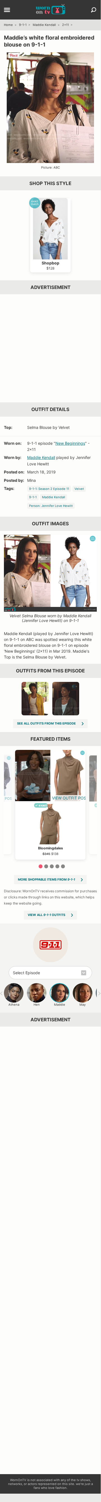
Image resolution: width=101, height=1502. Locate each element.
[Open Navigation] (7, 10)
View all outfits (46, 915)
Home (8, 25)
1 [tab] (41, 866)
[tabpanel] (50, 805)
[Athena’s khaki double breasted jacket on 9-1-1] (65, 698)
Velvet (79, 489)
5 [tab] (63, 866)
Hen (37, 1005)
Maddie (59, 1005)
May (82, 1005)
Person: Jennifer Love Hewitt (51, 506)
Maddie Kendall (44, 25)
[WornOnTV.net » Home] (50, 10)
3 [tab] (52, 866)
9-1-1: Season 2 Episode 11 (49, 489)
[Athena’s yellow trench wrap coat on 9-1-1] (35, 698)
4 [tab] (57, 866)
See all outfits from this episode (46, 723)
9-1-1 (23, 25)
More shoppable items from (46, 879)
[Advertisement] (50, 348)
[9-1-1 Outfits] (50, 944)
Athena (13, 1005)
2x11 (65, 25)
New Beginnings (70, 443)
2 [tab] (46, 866)
